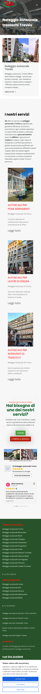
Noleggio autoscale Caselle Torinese (16, 566)
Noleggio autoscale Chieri (12, 549)
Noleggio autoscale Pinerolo (13, 563)
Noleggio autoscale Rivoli (12, 536)
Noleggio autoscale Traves (17, 67)
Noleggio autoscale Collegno (13, 539)
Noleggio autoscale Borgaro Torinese (14, 635)
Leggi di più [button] (10, 501)
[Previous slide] (5, 454)
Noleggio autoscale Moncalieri (14, 532)
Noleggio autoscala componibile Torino (15, 623)
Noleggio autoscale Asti (11, 587)
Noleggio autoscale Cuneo (12, 584)
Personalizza (20, 684)
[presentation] (20, 50)
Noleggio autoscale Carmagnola (15, 559)
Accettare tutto (20, 679)
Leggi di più (10, 92)
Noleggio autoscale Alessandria (14, 594)
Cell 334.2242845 (12, 657)
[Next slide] (35, 454)
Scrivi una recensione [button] (22, 475)
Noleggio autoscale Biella (12, 598)
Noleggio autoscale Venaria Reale (15, 556)
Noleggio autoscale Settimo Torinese (16, 552)
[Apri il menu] (37, 4)
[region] (20, 677)
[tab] (10, 460)
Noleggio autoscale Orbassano (14, 542)
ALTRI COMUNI (10, 574)
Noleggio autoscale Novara (13, 591)
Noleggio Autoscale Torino (12, 529)
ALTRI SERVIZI (9, 606)
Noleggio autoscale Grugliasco (14, 546)
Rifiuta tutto (20, 690)
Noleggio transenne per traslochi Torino (15, 618)
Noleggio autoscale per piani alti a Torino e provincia (19, 613)
